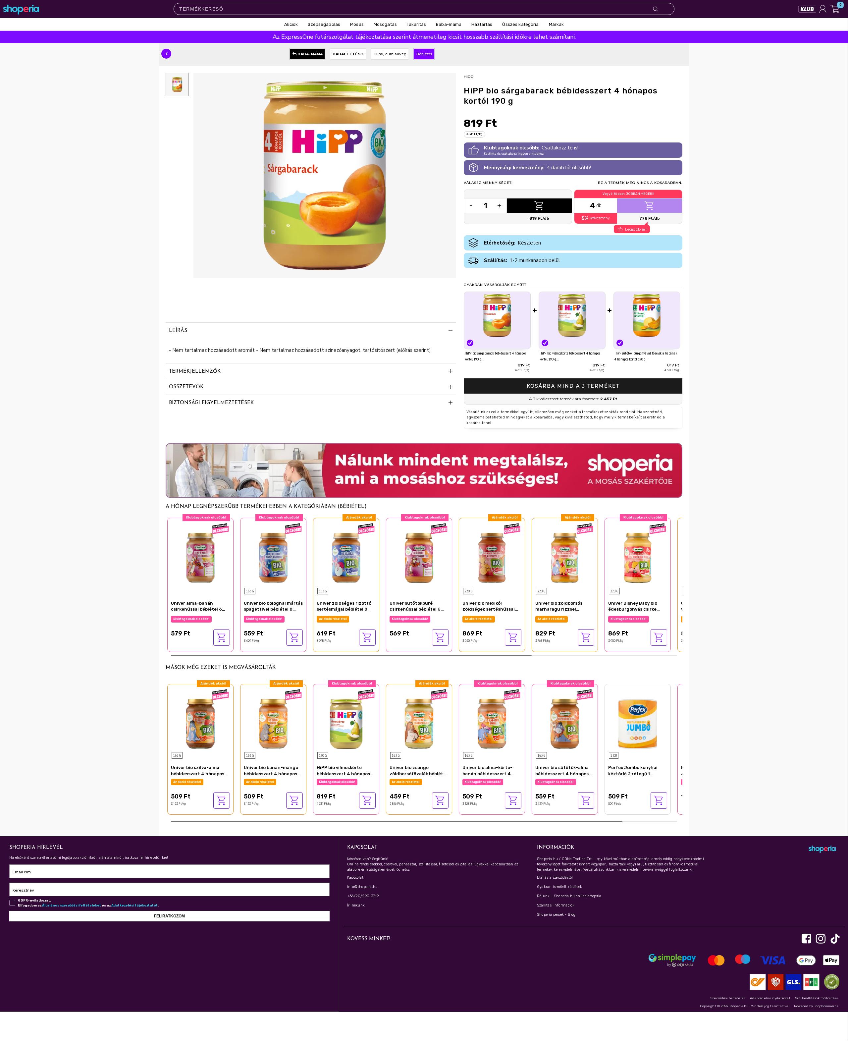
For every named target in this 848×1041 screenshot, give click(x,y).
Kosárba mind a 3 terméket (573, 386)
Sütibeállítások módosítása (816, 998)
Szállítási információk (555, 905)
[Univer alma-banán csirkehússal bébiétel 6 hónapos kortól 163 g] (200, 557)
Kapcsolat (355, 877)
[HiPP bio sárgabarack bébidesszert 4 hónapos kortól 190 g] (497, 315)
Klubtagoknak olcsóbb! (191, 619)
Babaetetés (347, 54)
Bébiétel (424, 54)
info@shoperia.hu (362, 887)
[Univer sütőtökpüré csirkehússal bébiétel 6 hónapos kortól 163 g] (419, 557)
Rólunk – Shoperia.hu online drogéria (569, 896)
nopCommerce (826, 1006)
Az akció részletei (333, 619)
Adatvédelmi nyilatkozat (770, 998)
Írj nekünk (356, 905)
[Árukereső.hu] (830, 981)
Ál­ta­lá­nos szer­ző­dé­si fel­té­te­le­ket (71, 905)
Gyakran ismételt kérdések (559, 887)
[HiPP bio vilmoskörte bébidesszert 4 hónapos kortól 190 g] (572, 315)
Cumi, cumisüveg (390, 54)
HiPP (469, 76)
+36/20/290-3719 (363, 896)
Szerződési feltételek (728, 998)
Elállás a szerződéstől (555, 877)
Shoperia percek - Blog (556, 914)
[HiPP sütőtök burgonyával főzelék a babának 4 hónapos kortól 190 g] (647, 315)
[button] (166, 54)
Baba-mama (309, 54)
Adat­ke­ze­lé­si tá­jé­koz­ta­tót (134, 905)
